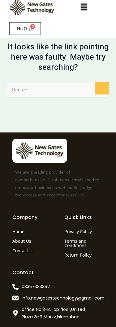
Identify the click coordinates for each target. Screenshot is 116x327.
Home (18, 231)
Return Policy (78, 255)
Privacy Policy (78, 231)
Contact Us (23, 251)
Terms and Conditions (75, 243)
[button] (84, 7)
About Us (21, 241)
